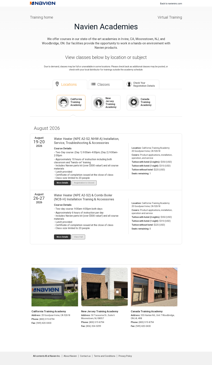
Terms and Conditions (104, 356)
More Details (62, 183)
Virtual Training (170, 17)
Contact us (85, 356)
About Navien (70, 356)
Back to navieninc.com (171, 3)
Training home (41, 17)
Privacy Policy (125, 356)
